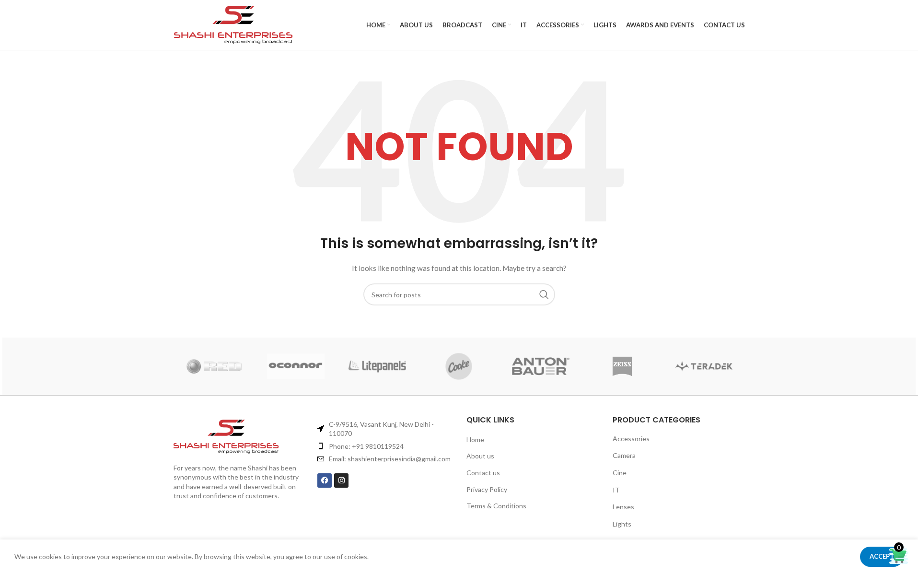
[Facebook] (324, 480)
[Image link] (241, 437)
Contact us (483, 473)
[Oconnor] (296, 366)
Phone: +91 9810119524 (366, 446)
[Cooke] (459, 366)
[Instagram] (341, 480)
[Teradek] (703, 366)
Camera (624, 455)
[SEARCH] (544, 294)
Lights (622, 524)
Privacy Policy (486, 489)
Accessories (631, 438)
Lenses (623, 507)
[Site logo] (233, 25)
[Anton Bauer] (540, 366)
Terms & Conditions (496, 506)
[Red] (214, 366)
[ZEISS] (622, 366)
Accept (882, 556)
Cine (620, 473)
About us (480, 456)
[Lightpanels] (377, 366)
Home (475, 439)
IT (616, 490)
